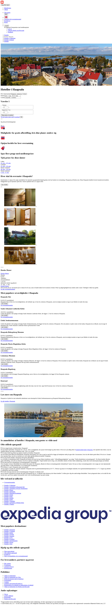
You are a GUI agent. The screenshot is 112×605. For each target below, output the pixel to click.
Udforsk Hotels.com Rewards (16, 30)
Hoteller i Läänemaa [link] (9, 38)
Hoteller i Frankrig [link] (9, 539)
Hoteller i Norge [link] (8, 542)
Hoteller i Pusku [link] (8, 490)
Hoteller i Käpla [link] (8, 495)
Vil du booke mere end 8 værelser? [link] (10, 117)
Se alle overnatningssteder (8, 289)
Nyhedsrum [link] (7, 565)
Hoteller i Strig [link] (8, 544)
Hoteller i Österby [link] (9, 504)
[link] (19, 8)
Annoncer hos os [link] (9, 566)
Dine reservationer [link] (9, 551)
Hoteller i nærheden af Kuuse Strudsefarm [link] (15, 488)
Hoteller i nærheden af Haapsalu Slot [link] (14, 487)
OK (21, 117)
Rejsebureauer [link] (8, 568)
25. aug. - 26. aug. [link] (6, 166)
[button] (56, 479)
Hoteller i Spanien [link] (9, 536)
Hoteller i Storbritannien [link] (11, 540)
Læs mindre (4, 184)
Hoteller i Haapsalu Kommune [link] (12, 493)
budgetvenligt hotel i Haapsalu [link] (84, 449)
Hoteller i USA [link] (8, 537)
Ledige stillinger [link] (8, 596)
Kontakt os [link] (7, 554)
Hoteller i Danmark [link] (9, 529)
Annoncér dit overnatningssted (12, 19)
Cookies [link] (6, 582)
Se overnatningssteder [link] (7, 305)
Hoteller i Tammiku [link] (9, 501)
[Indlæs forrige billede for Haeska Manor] (1, 267)
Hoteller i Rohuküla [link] (9, 491)
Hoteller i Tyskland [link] (9, 531)
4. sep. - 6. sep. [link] (5, 172)
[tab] (9, 482)
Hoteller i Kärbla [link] (8, 498)
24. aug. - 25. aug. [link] (6, 163)
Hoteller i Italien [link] (8, 533)
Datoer (2, 95)
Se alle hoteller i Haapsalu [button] (8, 401)
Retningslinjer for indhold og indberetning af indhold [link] (18, 585)
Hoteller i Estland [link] (9, 40)
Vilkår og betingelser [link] (10, 575)
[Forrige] (1, 391)
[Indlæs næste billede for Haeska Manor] (3, 267)
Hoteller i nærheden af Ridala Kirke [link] (14, 502)
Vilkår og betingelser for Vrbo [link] (12, 577)
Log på (6, 25)
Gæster (3, 97)
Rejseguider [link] (7, 597)
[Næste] (3, 391)
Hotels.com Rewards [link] (10, 599)
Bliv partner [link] (7, 563)
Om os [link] (6, 594)
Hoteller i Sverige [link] (9, 534)
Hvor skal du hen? (6, 94)
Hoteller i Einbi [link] (8, 499)
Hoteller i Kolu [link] (8, 496)
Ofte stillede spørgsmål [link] (10, 553)
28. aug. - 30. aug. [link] (6, 169)
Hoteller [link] (6, 35)
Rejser (6, 22)
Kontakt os (7, 21)
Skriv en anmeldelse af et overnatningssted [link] (16, 556)
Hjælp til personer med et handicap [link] (13, 579)
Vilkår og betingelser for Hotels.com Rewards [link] (16, 586)
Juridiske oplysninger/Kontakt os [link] (13, 583)
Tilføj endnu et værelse (7, 115)
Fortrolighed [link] (7, 580)
